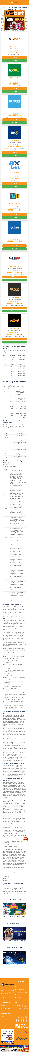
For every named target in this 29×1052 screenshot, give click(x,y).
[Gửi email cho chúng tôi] (21, 1017)
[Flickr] (21, 1020)
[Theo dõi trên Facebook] (16, 1017)
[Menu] (2, 2)
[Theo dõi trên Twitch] (26, 1020)
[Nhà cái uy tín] (14, 2)
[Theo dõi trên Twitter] (19, 1017)
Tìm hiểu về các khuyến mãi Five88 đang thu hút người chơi (14, 941)
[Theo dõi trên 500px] (24, 1020)
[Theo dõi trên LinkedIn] (16, 1020)
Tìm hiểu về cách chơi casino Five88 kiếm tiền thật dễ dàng (14, 917)
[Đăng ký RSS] (26, 1017)
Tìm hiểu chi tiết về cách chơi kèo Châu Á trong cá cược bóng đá (14, 965)
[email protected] (24, 1012)
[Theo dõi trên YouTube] (19, 1020)
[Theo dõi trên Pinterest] (24, 1017)
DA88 (11, 997)
